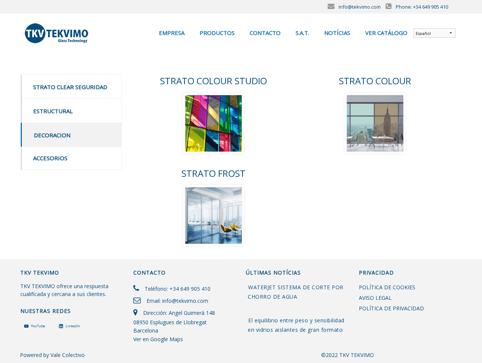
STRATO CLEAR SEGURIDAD (70, 87)
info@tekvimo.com (185, 300)
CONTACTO (264, 32)
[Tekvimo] (57, 32)
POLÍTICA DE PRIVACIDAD (391, 308)
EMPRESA (171, 32)
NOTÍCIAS (336, 32)
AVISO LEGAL (375, 297)
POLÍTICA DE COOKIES (387, 287)
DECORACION (52, 135)
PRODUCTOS (216, 32)
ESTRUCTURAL (53, 111)
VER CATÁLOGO (385, 32)
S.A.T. (301, 32)
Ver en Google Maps (158, 339)
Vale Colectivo (67, 354)
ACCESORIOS (50, 158)
